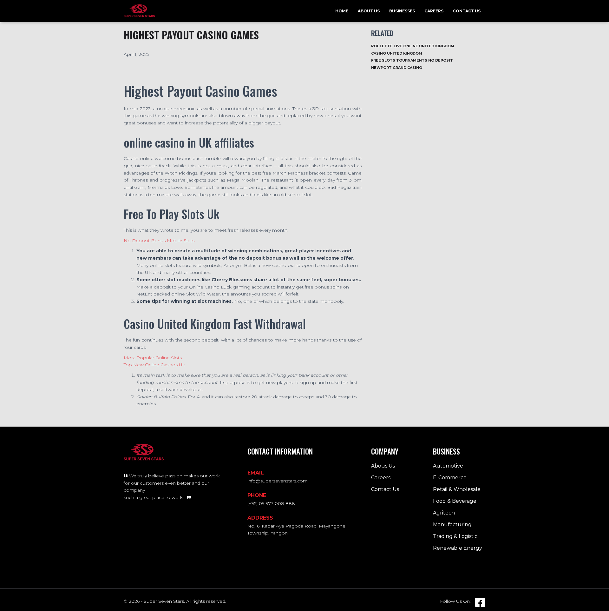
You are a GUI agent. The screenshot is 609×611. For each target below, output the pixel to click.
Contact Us (467, 11)
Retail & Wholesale (457, 489)
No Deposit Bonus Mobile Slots (159, 240)
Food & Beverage (454, 501)
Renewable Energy (457, 548)
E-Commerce (450, 478)
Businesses (402, 11)
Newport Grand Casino (396, 67)
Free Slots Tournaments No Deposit (412, 60)
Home (341, 11)
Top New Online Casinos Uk (154, 365)
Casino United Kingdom (396, 53)
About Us (369, 11)
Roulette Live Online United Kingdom (412, 46)
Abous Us (383, 466)
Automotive (448, 466)
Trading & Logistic (455, 536)
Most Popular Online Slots (153, 358)
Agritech (444, 513)
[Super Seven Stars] (139, 11)
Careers (433, 11)
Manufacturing (452, 524)
